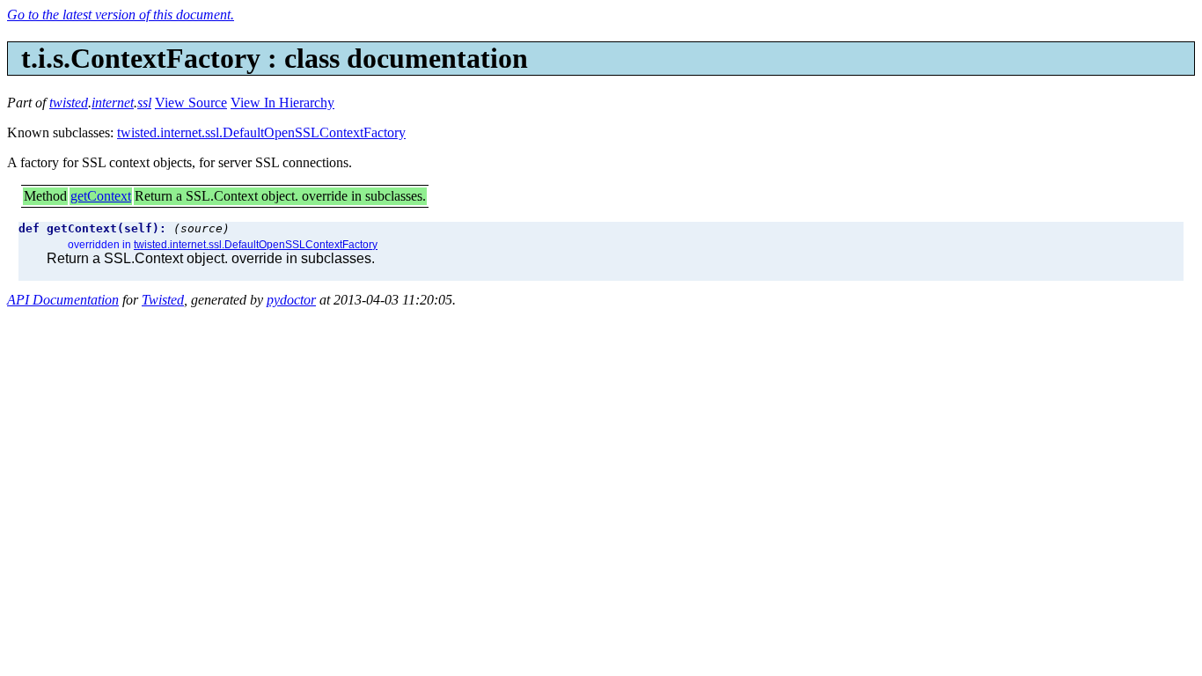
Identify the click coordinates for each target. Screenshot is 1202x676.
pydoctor (291, 299)
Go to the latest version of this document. (120, 14)
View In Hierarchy (282, 102)
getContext (100, 195)
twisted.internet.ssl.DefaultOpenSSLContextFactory (261, 132)
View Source (191, 102)
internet (113, 102)
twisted (68, 102)
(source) (201, 228)
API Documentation (63, 299)
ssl (144, 102)
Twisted (163, 299)
